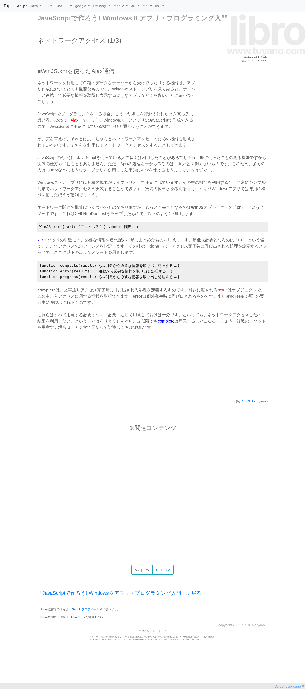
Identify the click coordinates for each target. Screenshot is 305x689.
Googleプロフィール (85, 609)
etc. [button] (146, 6)
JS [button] (47, 6)
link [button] (158, 6)
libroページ (78, 617)
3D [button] (134, 6)
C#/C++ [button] (62, 6)
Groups (21, 6)
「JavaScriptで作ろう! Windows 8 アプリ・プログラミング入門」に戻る (119, 593)
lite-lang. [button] (100, 6)
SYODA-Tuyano (254, 401)
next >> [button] (163, 569)
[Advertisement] (231, 109)
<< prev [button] (142, 569)
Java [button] (34, 6)
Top (7, 5)
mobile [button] (119, 6)
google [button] (81, 6)
